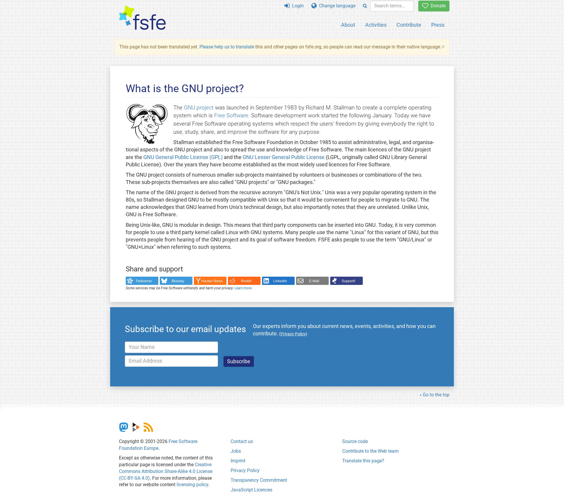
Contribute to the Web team (370, 451)
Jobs (236, 451)
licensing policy (192, 484)
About (348, 25)
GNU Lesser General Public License (284, 157)
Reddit (246, 281)
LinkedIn (280, 281)
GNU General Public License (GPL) (183, 157)
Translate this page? (363, 461)
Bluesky (178, 281)
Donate (437, 6)
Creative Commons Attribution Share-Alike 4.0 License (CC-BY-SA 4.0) (165, 471)
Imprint (238, 461)
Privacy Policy (245, 470)
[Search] (365, 6)
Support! (348, 281)
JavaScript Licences (251, 490)
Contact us (242, 441)
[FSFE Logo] (142, 18)
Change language (336, 6)
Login (297, 6)
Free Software (231, 115)
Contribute (409, 25)
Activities (376, 25)
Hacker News (212, 281)
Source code (355, 441)
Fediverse (144, 281)
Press (437, 25)
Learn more (242, 288)
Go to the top (436, 395)
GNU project (199, 107)
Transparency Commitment (259, 480)
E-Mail (314, 281)
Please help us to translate (226, 47)
